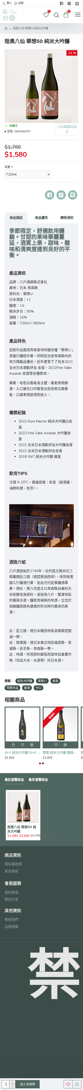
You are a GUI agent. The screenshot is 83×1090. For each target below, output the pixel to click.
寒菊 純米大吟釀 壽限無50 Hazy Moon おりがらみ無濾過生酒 (60, 752)
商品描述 (16, 218)
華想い (42, 681)
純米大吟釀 (24, 681)
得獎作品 (12, 688)
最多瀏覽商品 (38, 780)
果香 (55, 681)
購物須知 (66, 218)
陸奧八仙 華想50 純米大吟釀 (21, 829)
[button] (40, 763)
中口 (39, 688)
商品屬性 (41, 218)
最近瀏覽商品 (14, 780)
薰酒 (27, 688)
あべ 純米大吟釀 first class (22, 752)
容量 (7, 167)
